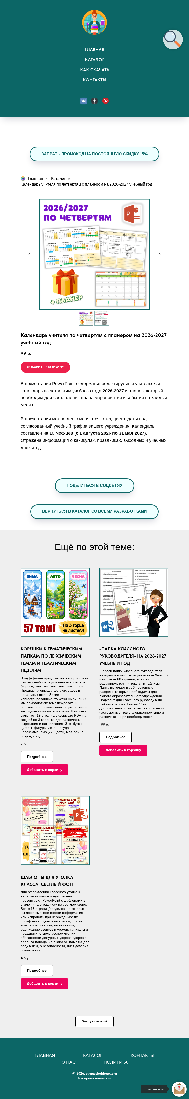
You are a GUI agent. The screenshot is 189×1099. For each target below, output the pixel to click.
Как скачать (94, 69)
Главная (94, 49)
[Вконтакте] (83, 101)
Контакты (94, 79)
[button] (94, 485)
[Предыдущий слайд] (29, 254)
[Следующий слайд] (159, 254)
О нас (69, 1062)
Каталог (94, 59)
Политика (116, 1062)
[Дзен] (94, 101)
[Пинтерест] (105, 101)
